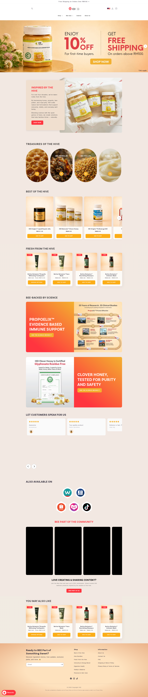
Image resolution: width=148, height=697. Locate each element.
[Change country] (109, 8)
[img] (46, 421)
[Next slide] (145, 46)
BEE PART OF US (74, 590)
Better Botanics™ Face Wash (61, 274)
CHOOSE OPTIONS (36, 282)
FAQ (99, 659)
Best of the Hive (79, 653)
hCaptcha (59, 690)
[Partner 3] (61, 507)
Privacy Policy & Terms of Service (108, 666)
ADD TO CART (40, 235)
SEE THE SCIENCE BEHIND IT (41, 335)
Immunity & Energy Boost (82, 663)
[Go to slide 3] (75, 70)
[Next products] (119, 218)
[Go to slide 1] (72, 70)
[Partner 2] (80, 493)
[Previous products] (29, 218)
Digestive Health (79, 666)
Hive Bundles (78, 656)
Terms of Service (78, 690)
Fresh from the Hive (80, 659)
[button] (32, 8)
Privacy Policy (68, 690)
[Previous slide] (2, 46)
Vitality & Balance (79, 669)
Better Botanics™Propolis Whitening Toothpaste (37, 274)
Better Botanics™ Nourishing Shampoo (86, 274)
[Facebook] (71, 679)
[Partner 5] (87, 507)
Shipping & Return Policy (106, 663)
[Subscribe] (62, 664)
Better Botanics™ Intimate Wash (111, 274)
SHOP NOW (37, 122)
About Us (101, 653)
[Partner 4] (74, 507)
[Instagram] (74, 679)
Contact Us (101, 656)
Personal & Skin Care (81, 673)
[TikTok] (77, 679)
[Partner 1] (67, 493)
